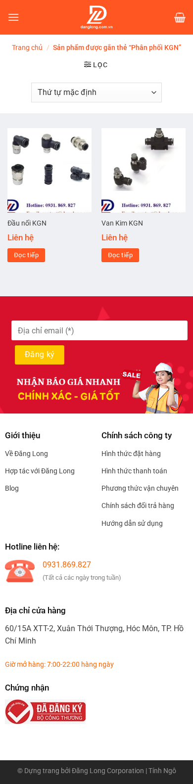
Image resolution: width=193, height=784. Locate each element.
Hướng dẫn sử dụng (132, 523)
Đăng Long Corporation (108, 771)
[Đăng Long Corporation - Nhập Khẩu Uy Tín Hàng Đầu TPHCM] (96, 17)
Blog (12, 488)
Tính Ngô (162, 771)
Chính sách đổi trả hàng (137, 505)
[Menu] (13, 17)
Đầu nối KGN (27, 223)
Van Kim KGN (122, 223)
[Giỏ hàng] (180, 17)
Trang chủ (27, 47)
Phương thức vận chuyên (140, 488)
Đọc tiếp (26, 255)
